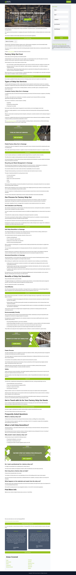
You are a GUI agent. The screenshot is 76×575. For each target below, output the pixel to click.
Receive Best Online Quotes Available (27, 406)
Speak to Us (28, 378)
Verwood (29, 561)
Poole (6, 521)
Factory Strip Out (11, 51)
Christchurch (8, 565)
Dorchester (30, 566)
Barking (17, 521)
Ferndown (30, 559)
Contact (68, 1)
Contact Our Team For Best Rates (28, 76)
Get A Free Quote (28, 552)
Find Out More (27, 152)
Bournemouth (9, 521)
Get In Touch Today (27, 38)
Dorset (14, 521)
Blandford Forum (31, 563)
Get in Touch (27, 226)
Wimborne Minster (9, 566)
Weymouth (30, 564)
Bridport (29, 568)
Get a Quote (27, 19)
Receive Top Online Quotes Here (27, 523)
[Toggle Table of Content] (15, 41)
